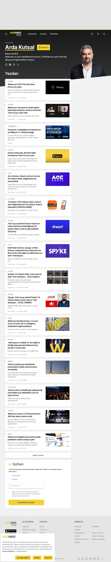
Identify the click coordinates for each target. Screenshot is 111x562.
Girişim (10, 361)
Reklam (77, 536)
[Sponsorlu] (57, 132)
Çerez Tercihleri (98, 533)
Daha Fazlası (38, 455)
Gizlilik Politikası (98, 536)
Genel (10, 318)
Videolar (25, 533)
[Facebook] (98, 558)
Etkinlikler (54, 34)
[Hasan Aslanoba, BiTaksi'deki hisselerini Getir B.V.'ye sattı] (57, 156)
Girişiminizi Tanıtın (81, 539)
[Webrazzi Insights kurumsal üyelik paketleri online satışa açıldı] (57, 440)
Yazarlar (77, 530)
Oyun (10, 173)
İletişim (77, 542)
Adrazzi (10, 143)
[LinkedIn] (82, 558)
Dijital (42, 526)
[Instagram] (90, 558)
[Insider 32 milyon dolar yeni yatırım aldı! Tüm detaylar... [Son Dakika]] (57, 277)
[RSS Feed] (102, 558)
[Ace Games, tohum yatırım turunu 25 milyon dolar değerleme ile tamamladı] (57, 179)
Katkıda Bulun (79, 533)
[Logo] (16, 34)
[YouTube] (86, 558)
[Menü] (6, 34)
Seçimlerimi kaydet (26, 502)
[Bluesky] (94, 558)
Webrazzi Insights (29, 530)
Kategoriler (32, 34)
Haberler (25, 526)
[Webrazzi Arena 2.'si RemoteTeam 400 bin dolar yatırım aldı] (57, 417)
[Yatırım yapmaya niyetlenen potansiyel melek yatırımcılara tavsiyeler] (57, 367)
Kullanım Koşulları (98, 539)
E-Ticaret (11, 199)
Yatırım (10, 81)
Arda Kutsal (11, 98)
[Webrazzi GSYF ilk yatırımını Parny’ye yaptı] (57, 87)
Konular (43, 34)
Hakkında (77, 526)
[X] (78, 558)
